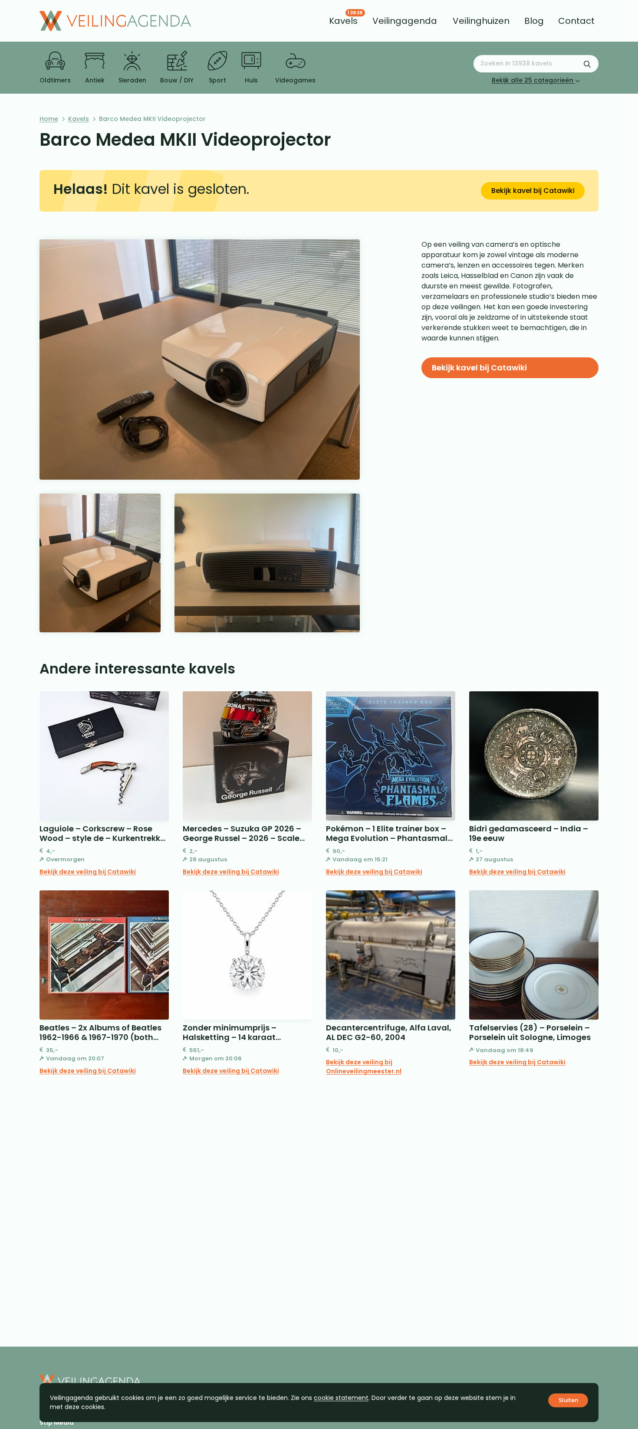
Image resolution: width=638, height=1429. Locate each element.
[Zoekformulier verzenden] (587, 63)
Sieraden (132, 80)
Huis (251, 80)
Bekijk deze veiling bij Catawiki (87, 871)
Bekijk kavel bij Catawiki (533, 191)
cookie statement (341, 1397)
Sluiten (568, 1400)
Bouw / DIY (177, 80)
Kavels (78, 118)
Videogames (295, 80)
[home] (115, 20)
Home (48, 118)
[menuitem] (343, 20)
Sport (217, 80)
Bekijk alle (532, 80)
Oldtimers (55, 80)
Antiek (95, 80)
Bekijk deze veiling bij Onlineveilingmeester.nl (363, 1067)
